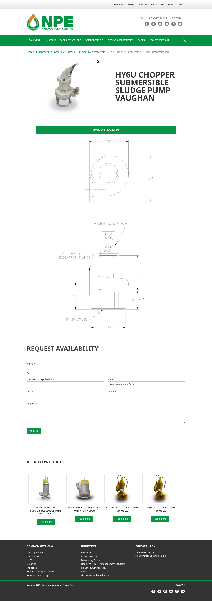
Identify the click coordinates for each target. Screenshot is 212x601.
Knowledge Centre (147, 4)
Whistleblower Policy (37, 575)
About (182, 4)
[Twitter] (153, 24)
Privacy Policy (68, 585)
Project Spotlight (159, 40)
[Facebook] (146, 24)
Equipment (34, 40)
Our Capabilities (35, 552)
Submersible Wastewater (91, 52)
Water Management (70, 40)
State (110, 379)
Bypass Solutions (90, 556)
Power (141, 40)
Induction (32, 567)
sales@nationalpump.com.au (150, 555)
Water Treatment (94, 40)
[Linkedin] (160, 24)
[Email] (180, 24)
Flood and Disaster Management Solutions (103, 563)
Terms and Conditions (51, 585)
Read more (46, 522)
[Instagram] (173, 24)
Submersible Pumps (63, 52)
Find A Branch (168, 4)
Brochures (119, 4)
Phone (112, 391)
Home (30, 52)
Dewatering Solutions (92, 560)
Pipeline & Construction (120, 40)
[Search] (183, 40)
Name (31, 363)
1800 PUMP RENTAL (145, 552)
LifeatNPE (32, 563)
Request (32, 403)
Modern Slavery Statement (40, 571)
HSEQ (131, 4)
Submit (34, 431)
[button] (98, 62)
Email (31, 391)
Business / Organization (40, 379)
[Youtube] (166, 24)
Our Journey (33, 556)
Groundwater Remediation (95, 575)
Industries (50, 40)
